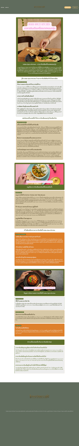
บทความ (7, 7)
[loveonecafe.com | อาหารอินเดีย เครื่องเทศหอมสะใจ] (39, 7)
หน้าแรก (2, 7)
